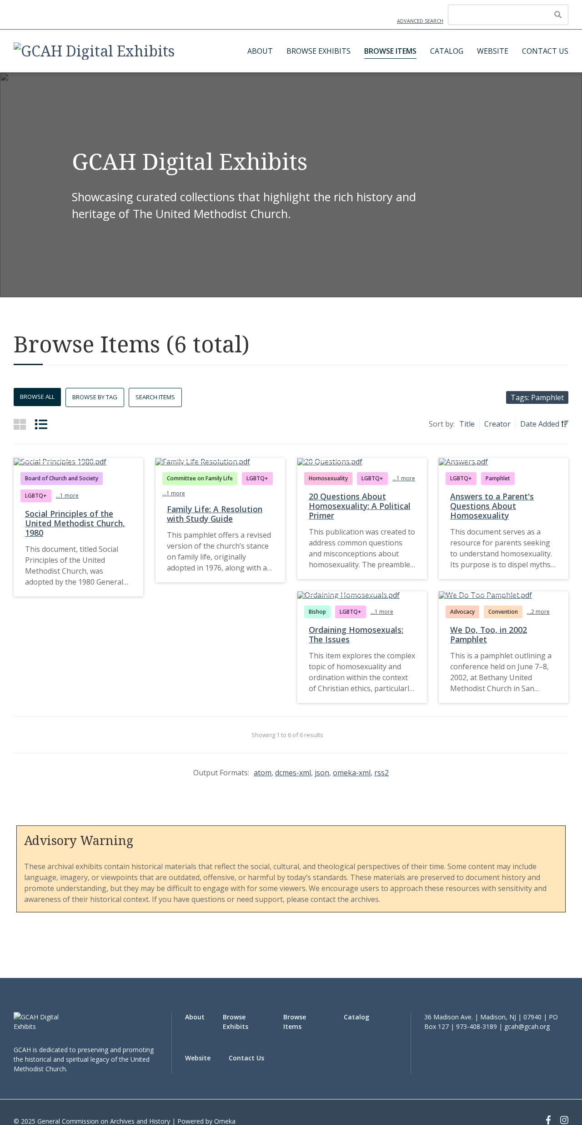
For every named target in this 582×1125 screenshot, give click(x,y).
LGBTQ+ (36, 495)
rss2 (381, 773)
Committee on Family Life (200, 478)
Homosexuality (328, 478)
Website (492, 51)
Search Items (155, 397)
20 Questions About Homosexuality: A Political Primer (360, 506)
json (322, 773)
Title (467, 424)
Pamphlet (498, 478)
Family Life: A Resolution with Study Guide (214, 514)
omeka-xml (352, 773)
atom (262, 773)
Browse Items (390, 51)
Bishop (317, 612)
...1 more (67, 495)
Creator (497, 424)
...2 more (538, 612)
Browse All (37, 396)
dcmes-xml (293, 773)
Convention (503, 612)
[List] (41, 424)
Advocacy (462, 612)
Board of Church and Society (61, 478)
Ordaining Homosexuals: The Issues (356, 634)
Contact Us (545, 51)
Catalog (446, 51)
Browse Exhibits (318, 51)
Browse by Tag (94, 397)
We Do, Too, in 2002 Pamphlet (488, 634)
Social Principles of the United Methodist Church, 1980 (75, 523)
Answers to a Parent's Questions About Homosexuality (492, 506)
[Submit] (557, 15)
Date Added (540, 424)
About (260, 51)
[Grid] (20, 424)
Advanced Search (420, 20)
